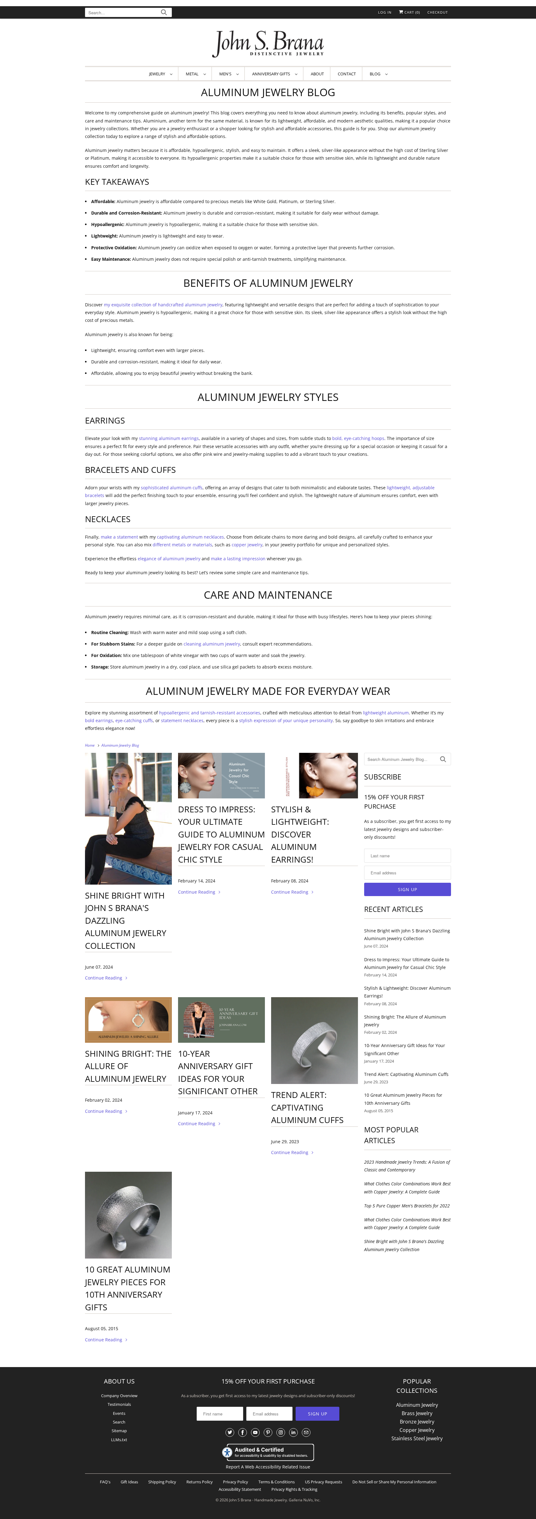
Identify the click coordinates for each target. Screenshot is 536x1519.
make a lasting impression (238, 559)
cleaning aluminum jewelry (212, 644)
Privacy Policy (235, 1482)
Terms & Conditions (276, 1482)
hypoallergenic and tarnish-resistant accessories (209, 713)
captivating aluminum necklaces (190, 537)
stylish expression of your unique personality (286, 720)
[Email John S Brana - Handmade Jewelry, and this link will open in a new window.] (306, 1432)
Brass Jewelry (417, 1413)
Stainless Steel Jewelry (417, 1438)
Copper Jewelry (417, 1430)
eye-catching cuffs (134, 720)
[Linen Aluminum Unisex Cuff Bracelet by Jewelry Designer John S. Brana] (314, 1040)
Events (119, 1413)
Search (119, 1422)
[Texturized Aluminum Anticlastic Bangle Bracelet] (128, 1215)
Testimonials (119, 1404)
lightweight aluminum (386, 713)
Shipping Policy (162, 1482)
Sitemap (119, 1430)
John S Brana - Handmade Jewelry (258, 1500)
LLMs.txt (119, 1439)
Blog (376, 74)
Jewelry (158, 74)
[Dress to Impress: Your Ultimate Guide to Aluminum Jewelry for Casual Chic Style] (221, 775)
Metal (193, 74)
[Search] (163, 13)
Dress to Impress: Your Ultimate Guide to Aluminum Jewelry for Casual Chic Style (221, 834)
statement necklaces (182, 720)
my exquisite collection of (130, 305)
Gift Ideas (129, 1482)
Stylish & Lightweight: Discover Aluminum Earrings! (300, 834)
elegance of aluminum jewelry (169, 559)
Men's (226, 74)
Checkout (437, 12)
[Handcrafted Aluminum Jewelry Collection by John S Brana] (128, 818)
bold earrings (99, 720)
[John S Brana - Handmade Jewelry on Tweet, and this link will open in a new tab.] (230, 1432)
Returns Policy (199, 1482)
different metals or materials (182, 545)
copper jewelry (247, 545)
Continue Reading (104, 978)
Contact (347, 74)
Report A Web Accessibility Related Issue (268, 1467)
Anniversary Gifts (272, 74)
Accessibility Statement (240, 1489)
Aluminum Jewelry (417, 1404)
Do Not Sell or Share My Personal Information (394, 1482)
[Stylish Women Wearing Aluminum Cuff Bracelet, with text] (221, 1020)
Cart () (411, 12)
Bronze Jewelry (417, 1421)
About (317, 74)
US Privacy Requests (323, 1482)
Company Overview (119, 1395)
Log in (384, 12)
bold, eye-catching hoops (358, 438)
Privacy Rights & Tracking (294, 1489)
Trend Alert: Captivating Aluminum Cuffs (307, 1107)
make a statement (119, 537)
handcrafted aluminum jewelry (190, 305)
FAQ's (105, 1482)
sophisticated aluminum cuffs (172, 488)
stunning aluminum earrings (169, 438)
